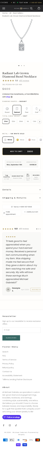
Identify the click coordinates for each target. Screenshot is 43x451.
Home (5, 13)
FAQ (4, 331)
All (10, 13)
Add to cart (21, 151)
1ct (28, 121)
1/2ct (13, 121)
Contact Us (7, 347)
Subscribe (11, 314)
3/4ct (21, 121)
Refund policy (8, 343)
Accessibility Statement (12, 351)
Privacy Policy (8, 339)
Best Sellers (18, 13)
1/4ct (6, 121)
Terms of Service (9, 335)
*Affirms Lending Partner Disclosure (17, 355)
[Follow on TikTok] (16, 401)
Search (5, 327)
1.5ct (34, 121)
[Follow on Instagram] (10, 401)
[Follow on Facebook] (3, 401)
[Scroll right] (39, 110)
